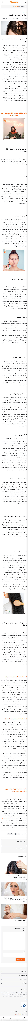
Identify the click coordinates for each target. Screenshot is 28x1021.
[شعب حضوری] (2, 2)
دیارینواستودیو (18, 1014)
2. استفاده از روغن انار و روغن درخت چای (15, 719)
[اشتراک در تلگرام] (18, 834)
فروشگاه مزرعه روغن (7, 818)
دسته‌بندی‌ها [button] (24, 972)
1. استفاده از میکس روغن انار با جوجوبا (16, 677)
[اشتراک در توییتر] (11, 834)
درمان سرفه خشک (21, 841)
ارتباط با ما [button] (24, 983)
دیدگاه (23, 931)
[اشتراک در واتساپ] (15, 834)
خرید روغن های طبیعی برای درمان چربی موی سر (16, 790)
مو (23, 12)
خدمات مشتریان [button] (23, 975)
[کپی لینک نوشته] (8, 834)
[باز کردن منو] (25, 2)
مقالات (25, 12)
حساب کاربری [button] (23, 979)
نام (24, 952)
